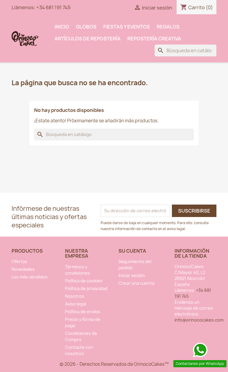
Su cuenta (132, 251)
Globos (86, 26)
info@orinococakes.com (199, 320)
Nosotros (74, 296)
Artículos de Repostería (88, 38)
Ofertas (19, 261)
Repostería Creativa (154, 38)
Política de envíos (82, 311)
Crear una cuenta (136, 283)
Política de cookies (83, 281)
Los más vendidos (30, 277)
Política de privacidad (86, 288)
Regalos (168, 26)
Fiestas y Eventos (126, 26)
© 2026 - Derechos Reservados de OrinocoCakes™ (114, 364)
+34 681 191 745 (53, 7)
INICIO (62, 26)
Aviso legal (75, 304)
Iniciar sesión (131, 275)
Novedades (23, 269)
